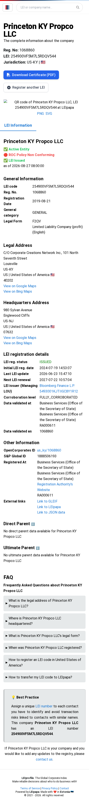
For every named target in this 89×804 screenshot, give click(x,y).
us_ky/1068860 (49, 450)
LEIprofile (28, 778)
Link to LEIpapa (49, 507)
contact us (44, 759)
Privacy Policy (50, 788)
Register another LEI (28, 87)
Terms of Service (30, 788)
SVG (49, 114)
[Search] (77, 7)
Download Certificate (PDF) (34, 75)
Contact (64, 788)
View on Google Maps (19, 286)
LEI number (43, 706)
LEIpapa (34, 791)
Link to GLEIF (47, 501)
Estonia (65, 791)
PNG (40, 114)
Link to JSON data (51, 512)
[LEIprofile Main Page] (8, 7)
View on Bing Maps (17, 291)
